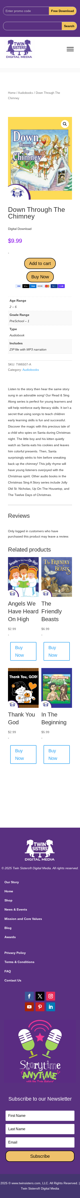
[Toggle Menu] (70, 49)
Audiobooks (25, 92)
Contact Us (12, 980)
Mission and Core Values (23, 919)
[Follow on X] (40, 996)
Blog (8, 928)
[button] (65, 124)
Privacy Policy (15, 953)
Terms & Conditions (19, 962)
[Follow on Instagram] (50, 996)
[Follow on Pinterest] (40, 1006)
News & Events (15, 909)
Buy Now (40, 276)
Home (12, 92)
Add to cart (40, 263)
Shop (8, 900)
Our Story (11, 882)
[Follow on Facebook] (29, 996)
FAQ (7, 971)
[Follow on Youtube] (29, 1006)
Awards (10, 937)
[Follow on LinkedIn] (50, 1006)
